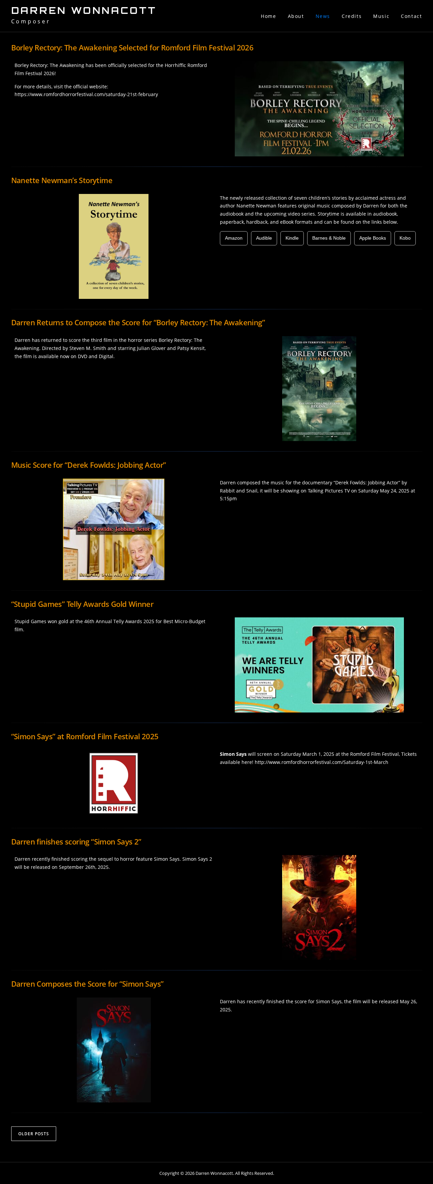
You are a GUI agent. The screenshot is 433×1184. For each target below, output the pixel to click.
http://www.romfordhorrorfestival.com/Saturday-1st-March (321, 762)
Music (381, 16)
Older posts (33, 1134)
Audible (264, 238)
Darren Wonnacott (84, 10)
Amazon (234, 238)
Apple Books (372, 238)
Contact (411, 16)
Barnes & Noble (329, 238)
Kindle (292, 238)
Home (268, 16)
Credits (352, 16)
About (296, 16)
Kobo (405, 238)
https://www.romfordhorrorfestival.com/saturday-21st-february (86, 94)
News (323, 16)
